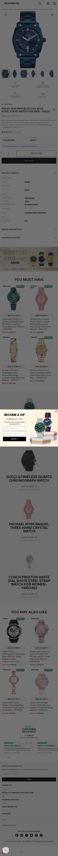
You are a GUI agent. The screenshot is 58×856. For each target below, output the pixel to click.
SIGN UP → (14, 439)
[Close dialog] (56, 411)
